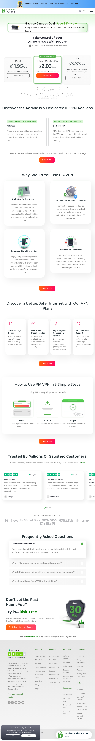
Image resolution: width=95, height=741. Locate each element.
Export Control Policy (80, 716)
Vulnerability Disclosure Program (68, 679)
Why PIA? (38, 660)
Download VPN (39, 676)
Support (80, 689)
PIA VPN (38, 649)
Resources (67, 688)
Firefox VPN (53, 678)
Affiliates (66, 662)
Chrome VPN (54, 674)
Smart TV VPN (54, 682)
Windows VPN (54, 656)
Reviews (80, 670)
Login (37, 688)
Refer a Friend (66, 657)
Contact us (81, 693)
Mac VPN (52, 660)
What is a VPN (40, 656)
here (83, 463)
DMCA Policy (82, 709)
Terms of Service (31, 637)
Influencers (67, 666)
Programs (67, 649)
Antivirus (38, 681)
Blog (37, 685)
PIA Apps (52, 649)
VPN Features (40, 667)
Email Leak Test (67, 706)
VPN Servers (40, 671)
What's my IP (67, 694)
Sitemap (80, 666)
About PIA (80, 656)
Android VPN (54, 667)
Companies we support (81, 661)
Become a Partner (66, 671)
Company (81, 649)
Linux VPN (53, 663)
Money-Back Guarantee (81, 675)
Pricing (38, 663)
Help (79, 683)
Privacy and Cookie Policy (82, 705)
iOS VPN (52, 671)
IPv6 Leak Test (66, 713)
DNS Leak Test (66, 700)
